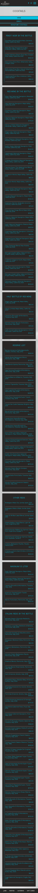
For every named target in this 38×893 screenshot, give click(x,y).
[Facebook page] (28, 3)
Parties (11, 891)
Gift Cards (30, 891)
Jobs (5, 891)
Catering (20, 891)
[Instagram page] (31, 3)
